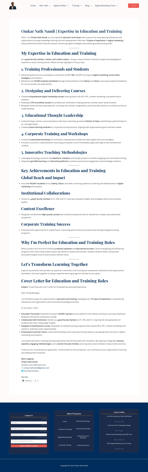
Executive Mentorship (83, 429)
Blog (87, 5)
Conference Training (65, 429)
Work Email (44, 424)
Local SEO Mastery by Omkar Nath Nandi (119, 416)
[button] (49, 5)
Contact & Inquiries (83, 445)
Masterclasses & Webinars (83, 437)
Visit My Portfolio (31, 371)
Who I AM (43, 5)
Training (75, 5)
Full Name (44, 418)
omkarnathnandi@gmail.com (36, 368)
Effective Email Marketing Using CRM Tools (119, 434)
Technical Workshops (83, 421)
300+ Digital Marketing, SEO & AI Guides (119, 443)
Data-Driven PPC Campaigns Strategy (119, 425)
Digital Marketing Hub (65, 437)
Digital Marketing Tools (105, 5)
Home (33, 5)
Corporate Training (65, 445)
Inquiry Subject (43, 430)
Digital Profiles (60, 5)
